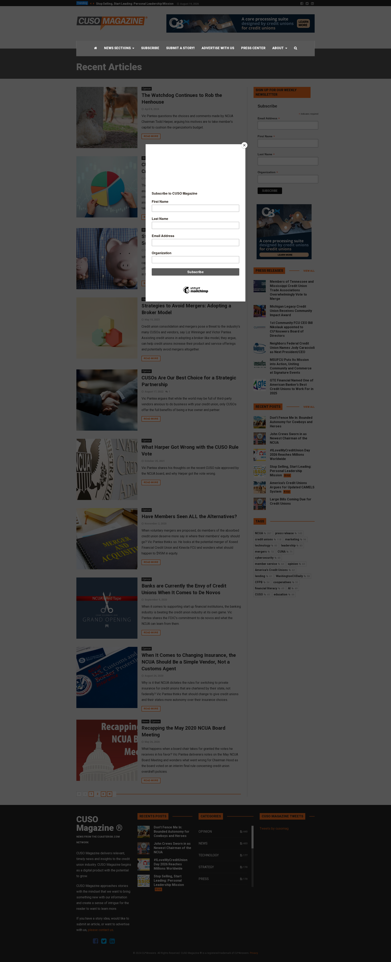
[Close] (244, 145)
